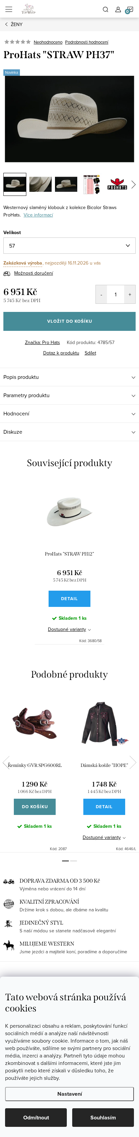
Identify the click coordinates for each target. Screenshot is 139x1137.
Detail (69, 598)
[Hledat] (106, 9)
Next (133, 762)
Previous (6, 762)
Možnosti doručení (33, 273)
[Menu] (9, 9)
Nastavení (69, 1094)
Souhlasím (103, 1117)
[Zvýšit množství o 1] (129, 294)
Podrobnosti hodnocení (86, 42)
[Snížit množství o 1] (101, 294)
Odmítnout (36, 1117)
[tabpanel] (69, 561)
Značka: (42, 342)
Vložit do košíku (69, 321)
